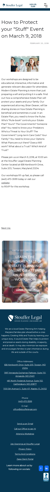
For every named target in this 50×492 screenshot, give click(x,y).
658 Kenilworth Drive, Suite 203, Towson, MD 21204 (25, 366)
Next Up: (6, 228)
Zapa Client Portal (25, 459)
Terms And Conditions (25, 454)
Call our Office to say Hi (25, 429)
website (5, 183)
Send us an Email (25, 424)
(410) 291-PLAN (33, 5)
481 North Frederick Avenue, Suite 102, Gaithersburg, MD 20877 (25, 382)
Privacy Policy (25, 449)
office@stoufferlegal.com (25, 409)
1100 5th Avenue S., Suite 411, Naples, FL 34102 (25, 389)
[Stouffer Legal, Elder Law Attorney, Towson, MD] (46, 478)
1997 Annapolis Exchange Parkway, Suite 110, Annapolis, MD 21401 (25, 374)
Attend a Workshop (25, 434)
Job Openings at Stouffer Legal (25, 444)
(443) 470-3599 (25, 401)
